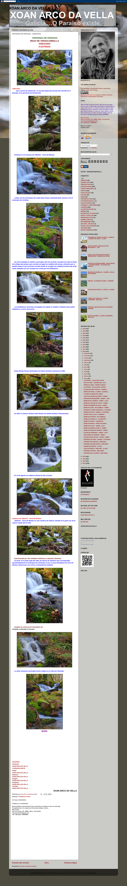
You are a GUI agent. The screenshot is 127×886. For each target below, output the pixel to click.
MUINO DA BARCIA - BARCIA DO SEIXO (95, 423)
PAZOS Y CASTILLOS (87, 215)
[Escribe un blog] (46, 794)
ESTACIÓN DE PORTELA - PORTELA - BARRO (101, 289)
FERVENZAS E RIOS (24, 796)
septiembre (87, 360)
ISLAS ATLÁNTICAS (86, 203)
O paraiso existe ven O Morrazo (87, 540)
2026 (84, 328)
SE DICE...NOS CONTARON (88, 226)
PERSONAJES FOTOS (87, 217)
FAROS (83, 197)
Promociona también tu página (87, 544)
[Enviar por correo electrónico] (44, 794)
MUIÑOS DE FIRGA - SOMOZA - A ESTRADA (96, 412)
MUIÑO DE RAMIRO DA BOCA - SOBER (95, 428)
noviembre (87, 355)
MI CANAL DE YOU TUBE (88, 508)
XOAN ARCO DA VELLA (29, 8)
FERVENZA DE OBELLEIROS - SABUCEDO (96, 444)
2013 (84, 461)
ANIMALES (84, 180)
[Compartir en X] (47, 794)
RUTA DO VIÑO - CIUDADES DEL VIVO (95, 382)
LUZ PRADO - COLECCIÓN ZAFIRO (94, 380)
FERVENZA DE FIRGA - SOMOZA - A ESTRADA (97, 439)
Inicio (46, 863)
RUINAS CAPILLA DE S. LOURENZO (94, 414)
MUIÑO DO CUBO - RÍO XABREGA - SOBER (96, 407)
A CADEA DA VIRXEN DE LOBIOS (93, 394)
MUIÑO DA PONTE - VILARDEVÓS (93, 421)
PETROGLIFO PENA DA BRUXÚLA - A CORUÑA (97, 410)
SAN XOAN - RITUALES (87, 223)
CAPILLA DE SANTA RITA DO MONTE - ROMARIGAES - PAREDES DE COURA (99, 255)
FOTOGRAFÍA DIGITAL (87, 201)
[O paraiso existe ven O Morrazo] (81, 542)
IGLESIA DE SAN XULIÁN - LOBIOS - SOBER (96, 437)
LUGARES (84, 207)
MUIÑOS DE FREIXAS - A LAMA (93, 446)
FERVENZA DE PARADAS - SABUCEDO (95, 441)
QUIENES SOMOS (86, 219)
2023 (84, 335)
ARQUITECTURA (85, 184)
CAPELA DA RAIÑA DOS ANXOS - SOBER (95, 396)
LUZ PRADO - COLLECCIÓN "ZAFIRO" (95, 387)
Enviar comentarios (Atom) (28, 866)
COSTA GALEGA (85, 192)
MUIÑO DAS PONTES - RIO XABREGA (94, 416)
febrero (86, 376)
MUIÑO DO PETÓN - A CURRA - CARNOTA (96, 391)
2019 (84, 344)
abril (85, 371)
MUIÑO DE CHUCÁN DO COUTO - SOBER (96, 403)
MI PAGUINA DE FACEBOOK (89, 501)
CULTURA (84, 195)
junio (85, 367)
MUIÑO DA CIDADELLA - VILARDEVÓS (95, 419)
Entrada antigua (70, 863)
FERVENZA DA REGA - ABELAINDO (94, 450)
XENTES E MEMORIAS (87, 230)
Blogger (93, 873)
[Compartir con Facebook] (49, 794)
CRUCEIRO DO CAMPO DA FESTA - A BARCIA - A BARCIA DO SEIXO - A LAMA (101, 238)
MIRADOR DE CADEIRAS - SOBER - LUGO (96, 400)
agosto (86, 362)
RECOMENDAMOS (86, 221)
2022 (84, 337)
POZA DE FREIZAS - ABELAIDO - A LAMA (96, 448)
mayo (86, 369)
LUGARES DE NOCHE (87, 209)
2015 (84, 456)
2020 (84, 342)
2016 (84, 351)
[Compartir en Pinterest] (51, 794)
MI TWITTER (84, 522)
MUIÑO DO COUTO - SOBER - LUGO (94, 426)
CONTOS (83, 190)
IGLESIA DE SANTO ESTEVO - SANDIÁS (95, 389)
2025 (84, 331)
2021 (84, 340)
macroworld (74, 873)
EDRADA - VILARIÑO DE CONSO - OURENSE (101, 281)
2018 (84, 347)
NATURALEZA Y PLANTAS (88, 213)
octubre (86, 358)
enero (86, 378)
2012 (84, 463)
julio (85, 364)
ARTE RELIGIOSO (86, 186)
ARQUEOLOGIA (85, 182)
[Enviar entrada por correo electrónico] (41, 794)
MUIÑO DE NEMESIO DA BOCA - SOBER (95, 405)
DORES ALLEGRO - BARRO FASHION (94, 385)
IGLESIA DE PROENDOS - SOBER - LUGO (96, 432)
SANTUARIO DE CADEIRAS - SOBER (94, 435)
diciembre (87, 353)
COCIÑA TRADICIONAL (87, 188)
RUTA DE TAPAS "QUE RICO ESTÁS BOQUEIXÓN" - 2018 (98, 246)
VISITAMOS (84, 228)
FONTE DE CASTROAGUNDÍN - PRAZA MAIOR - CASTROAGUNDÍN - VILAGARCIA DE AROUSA (101, 265)
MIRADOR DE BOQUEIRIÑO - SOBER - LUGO (97, 398)
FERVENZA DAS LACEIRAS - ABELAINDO (96, 453)
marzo (86, 374)
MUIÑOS (83, 211)
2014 (84, 458)
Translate (94, 147)
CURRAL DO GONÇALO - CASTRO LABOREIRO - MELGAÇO (98, 299)
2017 (84, 349)
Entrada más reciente (20, 863)
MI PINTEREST (85, 494)
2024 (84, 333)
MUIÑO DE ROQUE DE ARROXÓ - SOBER (95, 430)
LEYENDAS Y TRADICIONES (89, 205)
